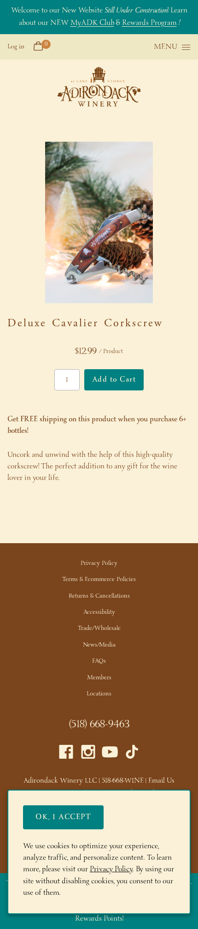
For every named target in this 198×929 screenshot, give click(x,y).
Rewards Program (149, 23)
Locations (99, 694)
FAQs (99, 661)
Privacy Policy (99, 563)
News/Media (99, 645)
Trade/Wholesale (99, 628)
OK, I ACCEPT (63, 817)
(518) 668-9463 (99, 724)
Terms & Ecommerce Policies (99, 579)
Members (99, 678)
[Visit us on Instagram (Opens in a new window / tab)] (88, 754)
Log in (15, 46)
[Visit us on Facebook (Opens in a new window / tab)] (66, 754)
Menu (165, 47)
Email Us (161, 781)
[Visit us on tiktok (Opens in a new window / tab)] (132, 754)
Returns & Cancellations (99, 596)
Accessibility (99, 612)
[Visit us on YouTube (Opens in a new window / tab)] (110, 754)
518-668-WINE (123, 781)
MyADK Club (92, 23)
